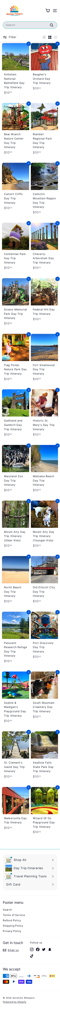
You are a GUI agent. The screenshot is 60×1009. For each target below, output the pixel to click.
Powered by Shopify (14, 1001)
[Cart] (48, 11)
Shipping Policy (13, 925)
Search (7, 909)
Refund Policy (12, 920)
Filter (12, 37)
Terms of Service (14, 915)
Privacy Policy (12, 931)
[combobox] (30, 25)
